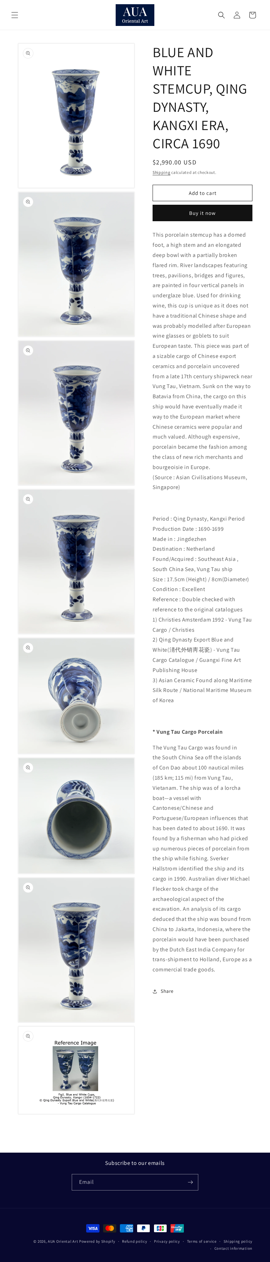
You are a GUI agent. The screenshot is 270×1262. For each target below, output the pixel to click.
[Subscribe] (190, 1182)
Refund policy (134, 1241)
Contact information (233, 1248)
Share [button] (167, 991)
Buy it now (202, 213)
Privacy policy (167, 1241)
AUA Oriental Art (63, 1241)
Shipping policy (238, 1241)
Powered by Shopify (97, 1241)
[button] (14, 15)
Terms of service (202, 1241)
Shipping (162, 172)
